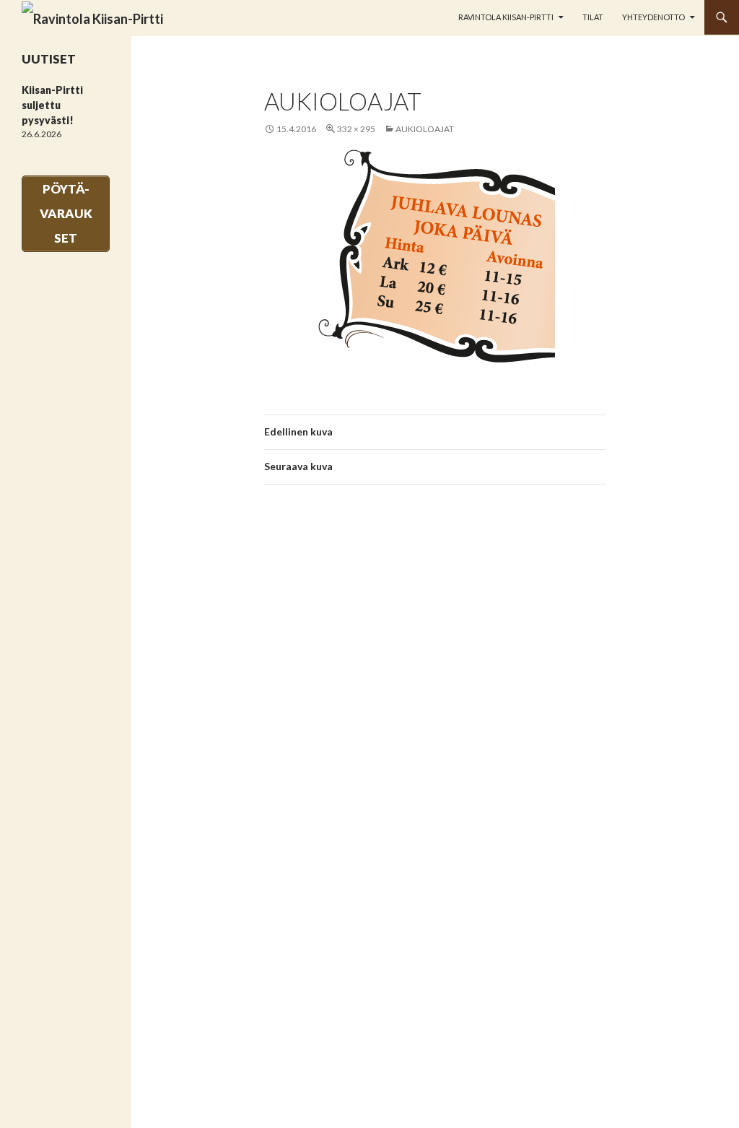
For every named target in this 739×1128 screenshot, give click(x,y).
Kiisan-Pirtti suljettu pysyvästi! (52, 105)
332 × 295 (356, 128)
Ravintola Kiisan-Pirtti (506, 17)
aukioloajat (424, 128)
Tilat (592, 17)
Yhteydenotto (653, 17)
